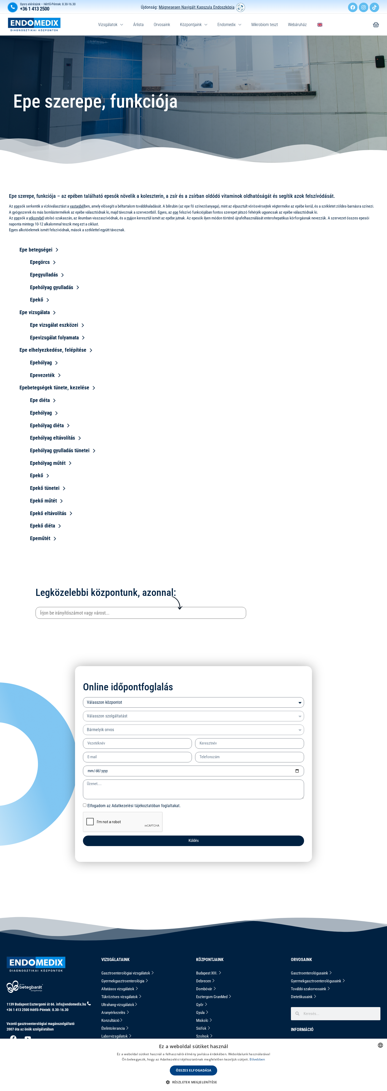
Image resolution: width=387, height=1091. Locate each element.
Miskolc (202, 1020)
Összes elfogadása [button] (193, 1070)
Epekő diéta (42, 525)
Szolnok (203, 1036)
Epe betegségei (35, 250)
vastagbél (77, 206)
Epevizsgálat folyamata (54, 337)
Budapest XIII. (207, 973)
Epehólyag (41, 362)
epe (16, 206)
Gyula (200, 1012)
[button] (193, 1082)
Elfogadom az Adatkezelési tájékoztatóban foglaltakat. (134, 805)
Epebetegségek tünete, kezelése (54, 387)
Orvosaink (162, 24)
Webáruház (297, 24)
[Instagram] (363, 7)
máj (129, 218)
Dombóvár (204, 989)
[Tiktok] (374, 7)
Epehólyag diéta (47, 425)
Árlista (138, 24)
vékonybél (36, 218)
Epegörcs (40, 262)
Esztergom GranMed (212, 996)
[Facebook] (353, 7)
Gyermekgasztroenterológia (123, 981)
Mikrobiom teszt (264, 24)
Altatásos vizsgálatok (118, 989)
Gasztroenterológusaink (310, 973)
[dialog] (193, 1065)
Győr (200, 1004)
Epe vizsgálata (34, 312)
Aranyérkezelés (113, 1012)
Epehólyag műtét (48, 463)
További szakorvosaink (309, 989)
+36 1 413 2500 (34, 9)
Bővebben (257, 1059)
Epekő (36, 299)
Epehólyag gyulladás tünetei (60, 450)
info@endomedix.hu (71, 1004)
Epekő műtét (43, 500)
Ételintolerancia (113, 1028)
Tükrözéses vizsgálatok (119, 996)
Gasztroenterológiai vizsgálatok (126, 973)
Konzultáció (110, 1020)
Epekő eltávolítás (48, 513)
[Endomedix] (376, 25)
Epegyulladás (44, 275)
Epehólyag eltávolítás (52, 438)
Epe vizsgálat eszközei (54, 325)
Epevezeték (42, 375)
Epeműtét (40, 538)
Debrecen (204, 981)
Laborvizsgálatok (114, 1036)
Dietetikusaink (302, 996)
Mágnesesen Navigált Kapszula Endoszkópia (197, 7)
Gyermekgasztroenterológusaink (316, 981)
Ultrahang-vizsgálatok (117, 1004)
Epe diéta (40, 400)
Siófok (201, 1028)
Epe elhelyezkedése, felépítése (52, 350)
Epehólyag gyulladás (51, 287)
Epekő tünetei (44, 488)
